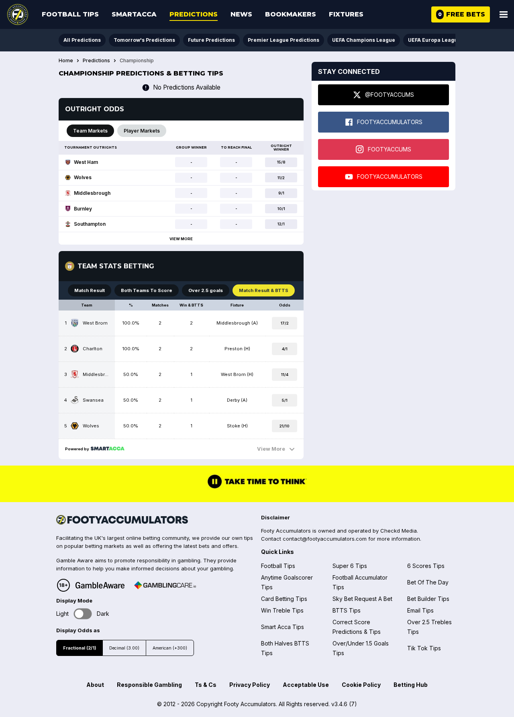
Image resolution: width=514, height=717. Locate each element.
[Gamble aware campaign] (99, 585)
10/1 (281, 208)
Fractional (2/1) (79, 648)
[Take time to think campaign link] (257, 487)
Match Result (89, 290)
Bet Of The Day (428, 582)
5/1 (285, 400)
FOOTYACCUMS (389, 149)
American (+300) (170, 648)
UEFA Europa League (434, 40)
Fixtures (346, 14)
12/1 (281, 224)
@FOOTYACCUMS (389, 94)
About (95, 684)
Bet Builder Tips (428, 598)
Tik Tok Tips (424, 648)
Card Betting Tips (284, 598)
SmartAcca (134, 14)
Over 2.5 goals (205, 290)
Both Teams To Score (146, 290)
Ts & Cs (205, 684)
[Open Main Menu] (504, 14)
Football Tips (70, 14)
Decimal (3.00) (124, 648)
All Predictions (82, 40)
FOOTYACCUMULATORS (389, 121)
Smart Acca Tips (282, 626)
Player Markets (142, 131)
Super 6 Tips (349, 565)
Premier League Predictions (283, 40)
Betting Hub (411, 684)
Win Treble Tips (282, 610)
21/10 (284, 426)
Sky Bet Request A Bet (362, 598)
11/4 (284, 374)
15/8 (281, 162)
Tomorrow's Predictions (144, 40)
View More (181, 239)
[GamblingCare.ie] (165, 585)
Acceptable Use (306, 684)
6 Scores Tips (426, 565)
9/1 (281, 193)
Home (66, 60)
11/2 (281, 178)
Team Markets (90, 131)
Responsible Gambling (149, 684)
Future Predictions (211, 40)
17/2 (285, 323)
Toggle (83, 613)
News (241, 14)
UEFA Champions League (363, 40)
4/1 (285, 349)
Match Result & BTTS (263, 290)
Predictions (193, 14)
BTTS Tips (346, 610)
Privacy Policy (249, 684)
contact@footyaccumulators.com (325, 538)
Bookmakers (290, 14)
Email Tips (420, 610)
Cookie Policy (361, 684)
